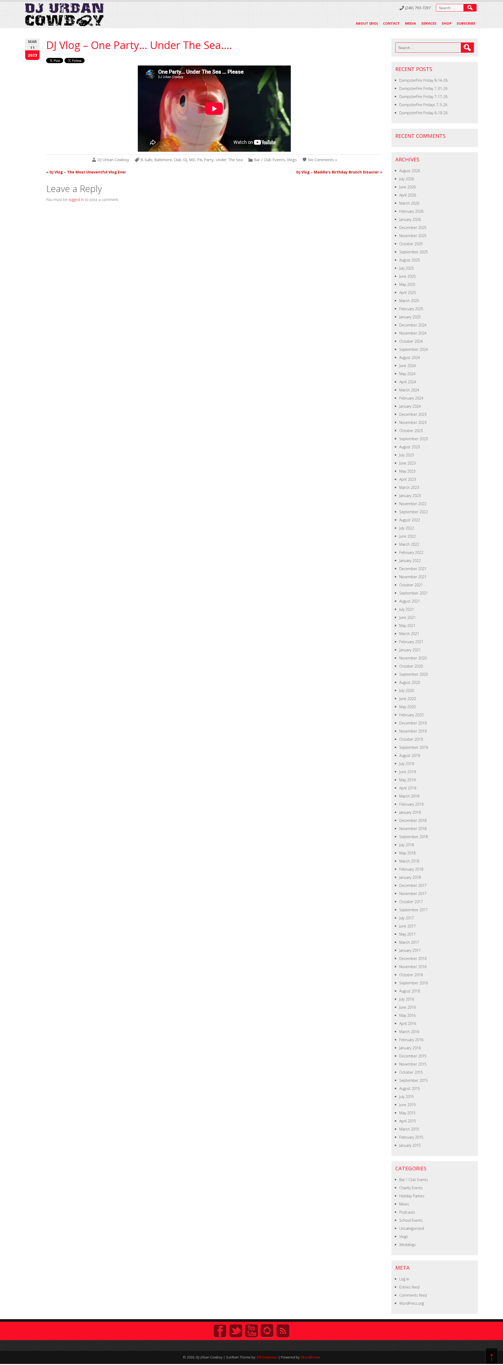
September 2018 (413, 836)
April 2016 (407, 1023)
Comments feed (413, 1295)
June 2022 (407, 536)
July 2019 (406, 763)
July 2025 (406, 268)
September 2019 (413, 747)
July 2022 (406, 528)
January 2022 (410, 560)
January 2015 (410, 1145)
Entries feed (409, 1287)
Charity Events (411, 1187)
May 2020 (407, 706)
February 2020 (411, 714)
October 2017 (411, 901)
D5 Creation (267, 1357)
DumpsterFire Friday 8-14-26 (423, 80)
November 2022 (413, 503)
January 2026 (410, 219)
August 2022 (409, 519)
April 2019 (407, 787)
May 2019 (407, 779)
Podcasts (407, 1212)
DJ (185, 160)
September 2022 (413, 511)
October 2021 (411, 584)
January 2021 (410, 649)
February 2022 (411, 552)
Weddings (407, 1244)
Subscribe (466, 23)
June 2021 (407, 617)
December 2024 (413, 325)
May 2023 (407, 471)
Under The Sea (229, 160)
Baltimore (163, 160)
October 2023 (411, 430)
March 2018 (409, 861)
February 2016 (411, 1039)
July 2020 (406, 690)
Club (177, 160)
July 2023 (406, 454)
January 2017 (410, 950)
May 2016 (407, 1015)
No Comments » (322, 160)
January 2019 (410, 812)
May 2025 (407, 284)
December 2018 (413, 820)
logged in (76, 199)
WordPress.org (411, 1303)
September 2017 (413, 909)
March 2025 (409, 300)
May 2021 (407, 625)
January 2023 (410, 495)
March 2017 (409, 942)
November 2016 (413, 966)
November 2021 (413, 576)
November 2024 (413, 333)
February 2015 (411, 1137)
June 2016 (407, 1007)
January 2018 (410, 877)
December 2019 (413, 722)
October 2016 (411, 974)
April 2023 (407, 479)
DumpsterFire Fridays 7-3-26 (423, 104)
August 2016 (409, 991)
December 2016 (413, 958)
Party (209, 160)
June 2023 (407, 463)
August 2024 (409, 357)
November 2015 (413, 1064)
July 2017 (406, 917)
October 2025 (411, 243)
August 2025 (409, 260)
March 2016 (409, 1031)
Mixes (404, 1204)
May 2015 (407, 1112)
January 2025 (410, 316)
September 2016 (413, 982)
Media (410, 23)
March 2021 (409, 633)
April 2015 (407, 1120)
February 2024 (411, 398)
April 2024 (407, 381)
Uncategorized (411, 1228)
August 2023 (409, 446)
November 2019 (413, 731)
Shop (446, 23)
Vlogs (292, 160)
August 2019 (409, 755)
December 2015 (413, 1055)
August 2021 (409, 601)
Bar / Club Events (269, 160)
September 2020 (413, 674)
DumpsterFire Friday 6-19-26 (423, 112)
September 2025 (413, 251)
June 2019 (407, 771)
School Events (411, 1220)
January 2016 (410, 1047)
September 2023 (413, 438)
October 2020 (411, 666)
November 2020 (413, 658)
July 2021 (406, 609)
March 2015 (409, 1129)
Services (428, 23)
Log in (404, 1278)
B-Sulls (146, 160)
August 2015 (409, 1088)
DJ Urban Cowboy (113, 160)
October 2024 (411, 341)
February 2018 (411, 869)
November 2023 (413, 422)
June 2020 (407, 698)
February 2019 (411, 804)
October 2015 (411, 1072)
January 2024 (410, 406)
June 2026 (407, 186)
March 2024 (409, 389)
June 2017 (407, 926)
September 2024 (413, 349)
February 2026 (411, 211)
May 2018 (407, 852)
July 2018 (406, 844)
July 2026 (406, 178)
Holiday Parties (411, 1195)
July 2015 (406, 1096)
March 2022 (409, 544)
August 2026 (409, 170)
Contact (391, 23)
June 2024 (407, 365)
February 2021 (411, 641)
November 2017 (413, 893)
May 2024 (407, 373)
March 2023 (409, 487)
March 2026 (409, 203)
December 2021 (413, 568)
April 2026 (407, 195)
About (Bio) (367, 23)
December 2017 (413, 885)
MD (192, 160)
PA (199, 160)
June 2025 (407, 276)
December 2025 (413, 227)
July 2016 (406, 999)
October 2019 (411, 739)
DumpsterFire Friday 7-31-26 (423, 88)
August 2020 (409, 682)
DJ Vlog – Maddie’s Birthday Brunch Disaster (337, 172)
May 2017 (407, 934)
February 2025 (411, 308)
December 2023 (413, 414)
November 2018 (413, 828)
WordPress (310, 1357)
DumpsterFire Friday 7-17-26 (423, 96)
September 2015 (413, 1080)
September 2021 (413, 593)
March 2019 (409, 796)
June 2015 (407, 1104)
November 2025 (413, 235)
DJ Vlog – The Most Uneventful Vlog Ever (88, 172)
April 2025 (407, 292)
